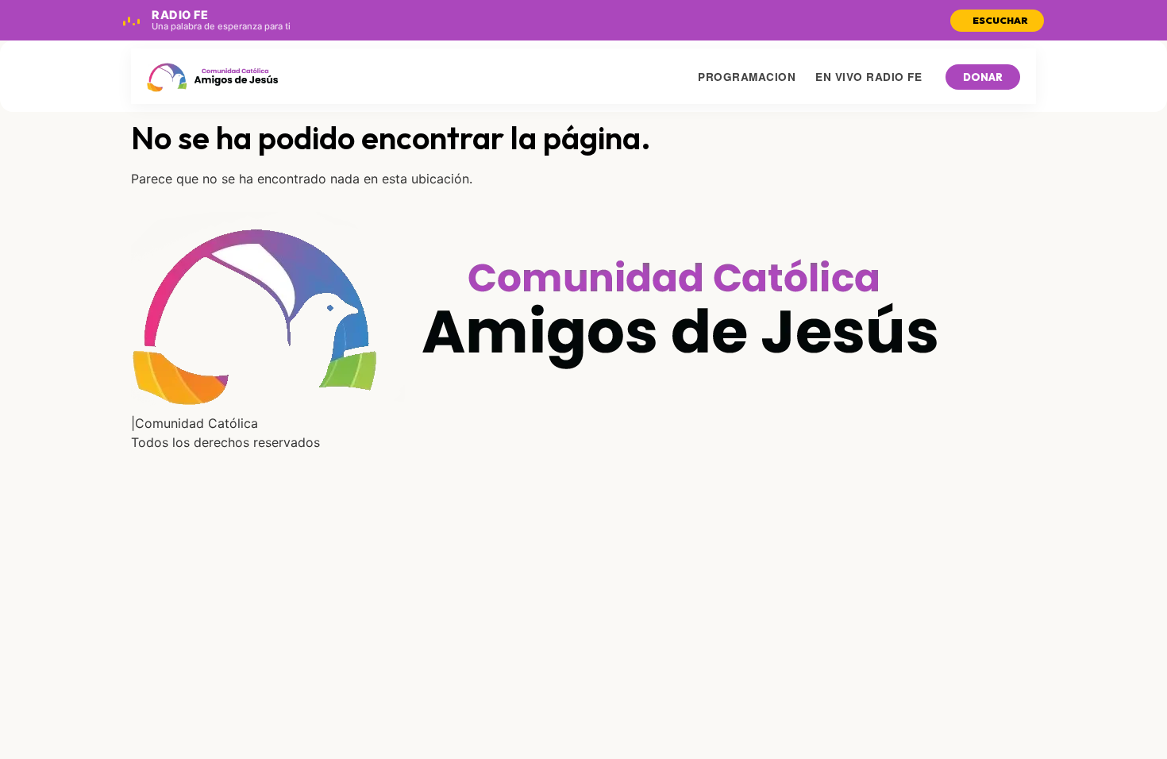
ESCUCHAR (1000, 20)
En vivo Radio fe (868, 76)
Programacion (746, 76)
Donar (983, 77)
